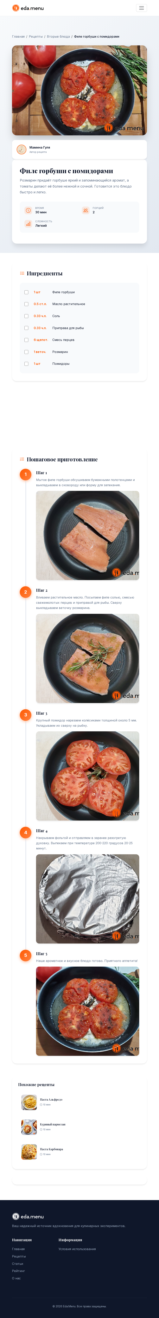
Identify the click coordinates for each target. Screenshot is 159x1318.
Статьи (17, 1264)
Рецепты (36, 36)
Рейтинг (18, 1271)
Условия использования (77, 1249)
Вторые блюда (58, 36)
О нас (16, 1278)
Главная (18, 36)
